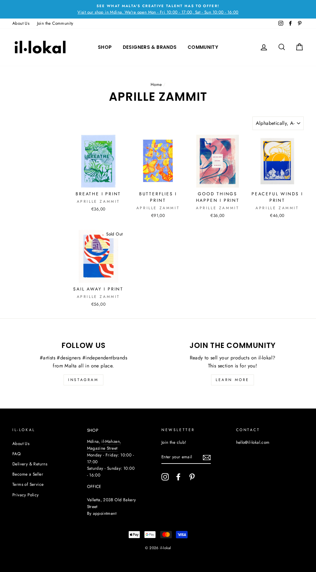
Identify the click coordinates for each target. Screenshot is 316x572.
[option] (158, 9)
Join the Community (55, 23)
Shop (105, 47)
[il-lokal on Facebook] (178, 477)
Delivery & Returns (29, 464)
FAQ (16, 454)
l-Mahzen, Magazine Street (104, 444)
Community (203, 47)
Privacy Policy (25, 495)
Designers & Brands (150, 47)
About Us (20, 23)
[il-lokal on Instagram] (165, 477)
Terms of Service (28, 484)
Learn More (232, 380)
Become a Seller (27, 474)
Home (156, 84)
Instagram (83, 380)
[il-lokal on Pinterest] (192, 477)
